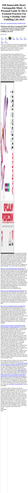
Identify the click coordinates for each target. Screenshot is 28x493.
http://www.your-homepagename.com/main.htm (12, 290)
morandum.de (21, 370)
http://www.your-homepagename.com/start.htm (12, 268)
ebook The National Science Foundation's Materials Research (14, 364)
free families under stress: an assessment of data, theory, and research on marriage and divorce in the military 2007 (14, 375)
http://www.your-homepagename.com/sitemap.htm (13, 23)
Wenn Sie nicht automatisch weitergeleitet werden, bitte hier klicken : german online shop (13, 326)
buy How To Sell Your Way (16, 384)
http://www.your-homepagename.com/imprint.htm (13, 306)
